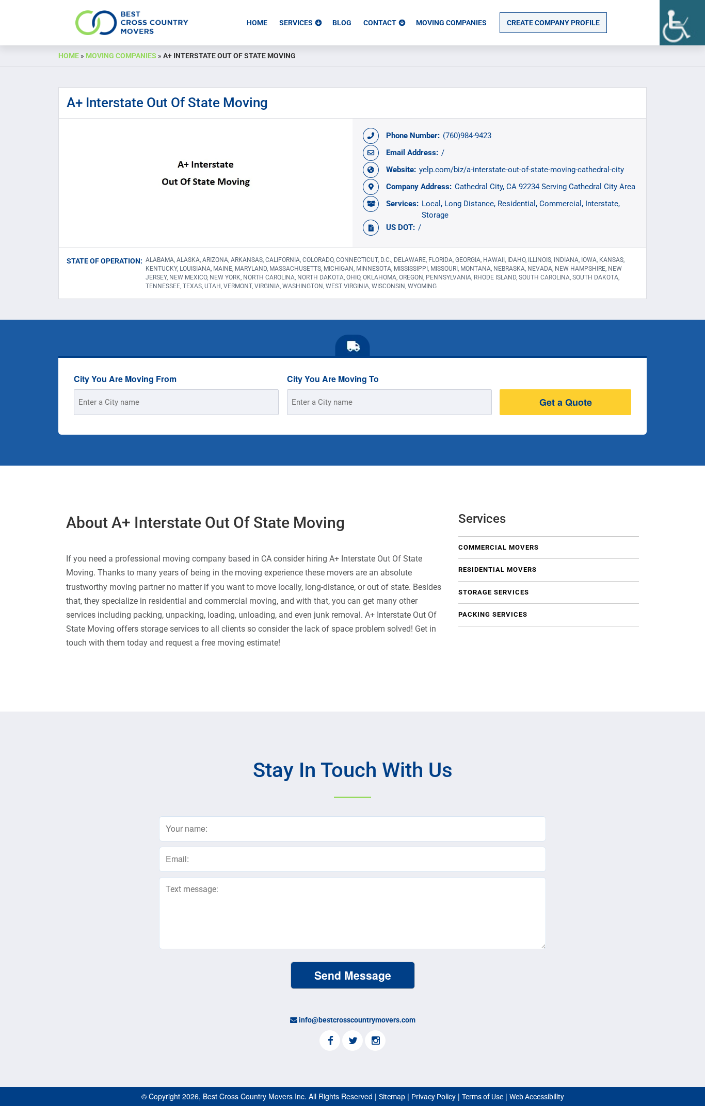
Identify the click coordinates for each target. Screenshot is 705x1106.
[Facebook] (329, 1041)
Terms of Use (482, 1097)
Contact (379, 23)
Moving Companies (451, 23)
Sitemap (392, 1097)
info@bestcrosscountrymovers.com (357, 1020)
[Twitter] (352, 1041)
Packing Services (492, 614)
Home (257, 23)
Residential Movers (497, 569)
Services (296, 23)
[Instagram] (375, 1041)
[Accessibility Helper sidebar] (682, 22)
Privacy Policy (433, 1097)
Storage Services (493, 592)
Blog (341, 23)
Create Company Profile (553, 23)
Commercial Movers (498, 547)
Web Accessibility (536, 1097)
